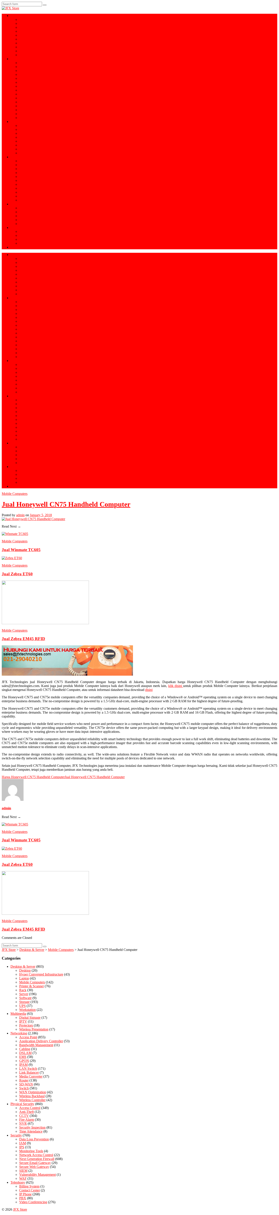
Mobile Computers (32, 55)
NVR (23, 145)
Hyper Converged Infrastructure (41, 27)
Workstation (27, 31)
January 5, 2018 (41, 515)
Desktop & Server (22, 15)
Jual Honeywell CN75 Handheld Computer (66, 504)
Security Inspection (32, 149)
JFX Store (20, 1209)
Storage (24, 39)
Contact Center (29, 224)
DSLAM (25, 102)
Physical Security (22, 121)
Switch (24, 90)
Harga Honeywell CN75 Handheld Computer (33, 777)
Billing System (29, 220)
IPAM (23, 1064)
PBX (22, 212)
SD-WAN (26, 78)
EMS (22, 86)
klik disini (175, 686)
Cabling (24, 94)
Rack (22, 43)
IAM (22, 176)
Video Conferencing (33, 216)
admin (20, 515)
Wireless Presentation (33, 231)
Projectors (26, 235)
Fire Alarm (26, 153)
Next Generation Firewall (36, 161)
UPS (22, 51)
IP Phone (25, 208)
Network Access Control (36, 188)
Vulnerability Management (37, 196)
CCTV (24, 129)
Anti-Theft (26, 137)
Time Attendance (31, 141)
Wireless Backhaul (32, 98)
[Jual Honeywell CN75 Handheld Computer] (33, 519)
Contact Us (18, 247)
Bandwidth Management (36, 70)
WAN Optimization (32, 110)
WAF (23, 200)
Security (16, 1135)
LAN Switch (28, 1068)
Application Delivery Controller (41, 74)
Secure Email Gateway (35, 165)
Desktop (25, 970)
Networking (18, 59)
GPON (24, 66)
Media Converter (31, 114)
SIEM (23, 192)
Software (25, 47)
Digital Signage (30, 239)
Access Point (28, 63)
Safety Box (27, 133)
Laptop (24, 19)
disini (149, 690)
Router (24, 82)
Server (23, 23)
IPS (21, 180)
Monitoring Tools (31, 184)
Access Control (29, 125)
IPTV (23, 243)
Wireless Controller (32, 118)
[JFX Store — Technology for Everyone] (10, 8)
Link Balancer (29, 106)
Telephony (17, 204)
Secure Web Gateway (34, 169)
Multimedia (18, 227)
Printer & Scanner (31, 35)
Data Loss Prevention (34, 172)
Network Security (22, 157)
